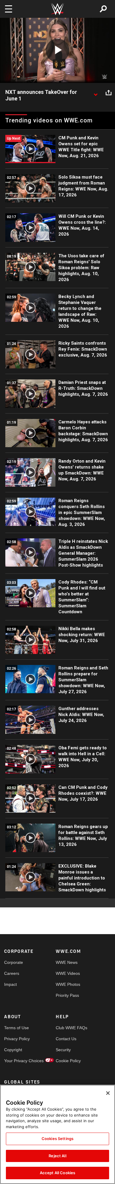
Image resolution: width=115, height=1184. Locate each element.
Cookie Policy (68, 1060)
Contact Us (66, 1038)
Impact (10, 984)
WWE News (67, 962)
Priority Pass (67, 995)
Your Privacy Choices (17, 1060)
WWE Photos (68, 984)
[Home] (57, 9)
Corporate (13, 962)
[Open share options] (108, 92)
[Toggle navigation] (9, 9)
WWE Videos (68, 973)
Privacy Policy (17, 1038)
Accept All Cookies (57, 1172)
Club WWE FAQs (69, 1027)
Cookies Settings (57, 1138)
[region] (57, 1134)
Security (63, 1049)
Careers (11, 973)
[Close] (107, 1093)
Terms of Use (16, 1027)
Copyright (13, 1049)
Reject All (57, 1155)
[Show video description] (95, 92)
